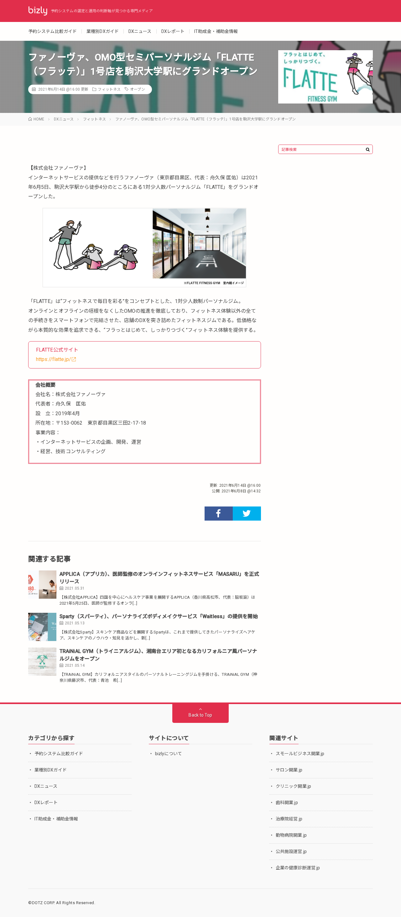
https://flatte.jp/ (53, 359)
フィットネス (109, 89)
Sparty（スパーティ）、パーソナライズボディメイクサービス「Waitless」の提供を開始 (159, 616)
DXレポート (173, 31)
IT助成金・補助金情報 (216, 31)
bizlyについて (168, 753)
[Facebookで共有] (219, 513)
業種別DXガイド (102, 31)
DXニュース (140, 31)
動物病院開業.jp (291, 835)
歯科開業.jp (287, 802)
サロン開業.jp (289, 769)
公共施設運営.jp (291, 851)
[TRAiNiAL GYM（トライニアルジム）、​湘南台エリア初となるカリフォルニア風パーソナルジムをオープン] (42, 662)
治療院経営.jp (289, 818)
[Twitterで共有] (247, 513)
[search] (367, 149)
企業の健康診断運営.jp (298, 867)
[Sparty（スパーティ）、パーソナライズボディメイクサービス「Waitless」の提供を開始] (42, 627)
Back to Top (200, 715)
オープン (137, 89)
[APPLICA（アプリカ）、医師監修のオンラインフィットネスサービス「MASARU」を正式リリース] (42, 584)
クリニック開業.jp (293, 786)
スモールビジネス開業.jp (300, 753)
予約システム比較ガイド (52, 31)
